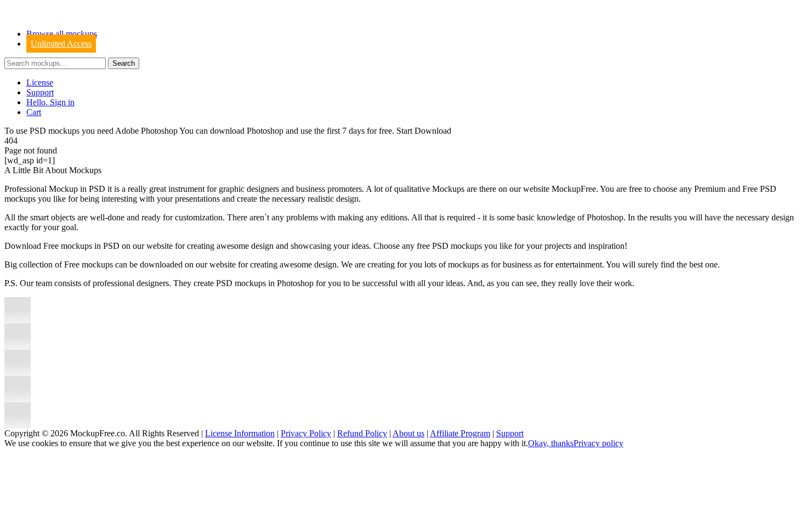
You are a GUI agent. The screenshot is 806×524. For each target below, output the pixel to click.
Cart (33, 112)
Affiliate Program (460, 433)
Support (40, 92)
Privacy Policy (306, 433)
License (39, 82)
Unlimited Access (61, 43)
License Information (240, 433)
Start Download (423, 130)
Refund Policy (362, 433)
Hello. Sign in (50, 102)
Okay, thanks (551, 443)
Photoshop (265, 130)
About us (408, 433)
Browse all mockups (61, 33)
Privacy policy (598, 443)
